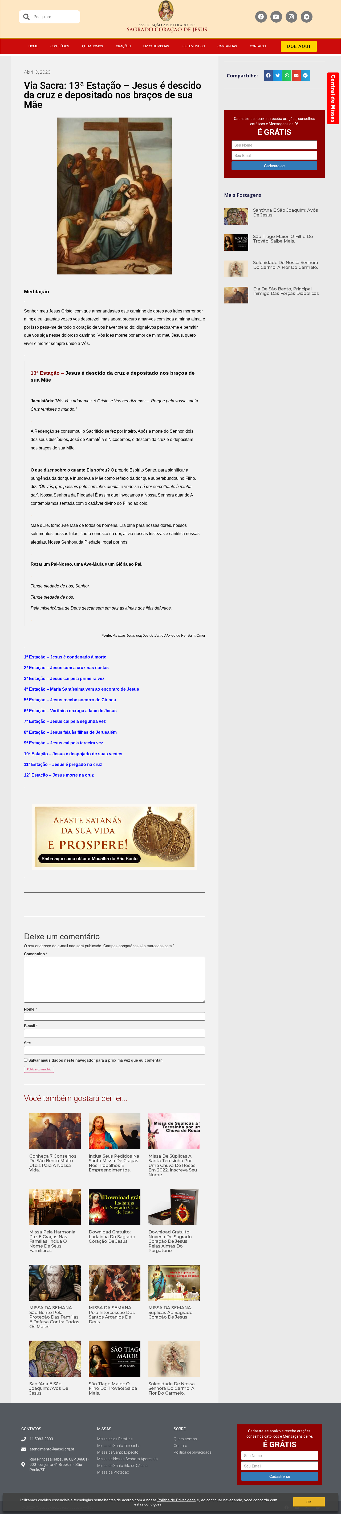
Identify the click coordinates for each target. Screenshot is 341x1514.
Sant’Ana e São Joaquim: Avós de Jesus (48, 1388)
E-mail (31, 1026)
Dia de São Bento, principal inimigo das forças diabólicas (286, 291)
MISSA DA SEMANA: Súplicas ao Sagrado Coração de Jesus (170, 1312)
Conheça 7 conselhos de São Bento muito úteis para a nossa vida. (52, 1163)
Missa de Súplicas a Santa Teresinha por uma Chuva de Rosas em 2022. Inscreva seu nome (172, 1165)
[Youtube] (276, 17)
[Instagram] (291, 17)
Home (33, 46)
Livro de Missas (156, 46)
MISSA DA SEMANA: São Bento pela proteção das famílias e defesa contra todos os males (54, 1317)
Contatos (258, 46)
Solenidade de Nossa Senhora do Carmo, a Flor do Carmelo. (171, 1388)
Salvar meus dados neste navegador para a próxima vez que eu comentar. (96, 1060)
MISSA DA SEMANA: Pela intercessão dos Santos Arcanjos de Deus (112, 1314)
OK (309, 1502)
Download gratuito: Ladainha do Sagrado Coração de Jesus (112, 1236)
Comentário (35, 954)
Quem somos (92, 46)
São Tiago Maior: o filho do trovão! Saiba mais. (113, 1388)
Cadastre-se (274, 165)
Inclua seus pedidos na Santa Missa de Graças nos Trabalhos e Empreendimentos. (114, 1163)
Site (27, 1043)
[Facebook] (261, 17)
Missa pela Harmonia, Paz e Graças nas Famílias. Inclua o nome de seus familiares (52, 1241)
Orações (123, 46)
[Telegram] (306, 17)
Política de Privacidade (176, 1500)
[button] (299, 46)
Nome (30, 1009)
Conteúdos (59, 46)
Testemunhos (193, 46)
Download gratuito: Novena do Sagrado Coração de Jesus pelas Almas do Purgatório (170, 1241)
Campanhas (227, 46)
